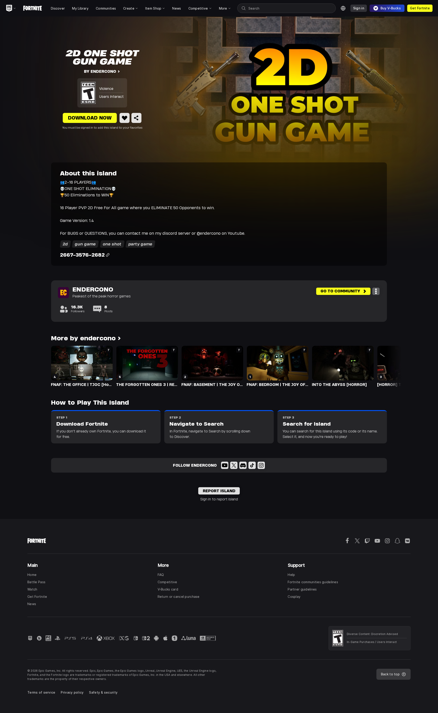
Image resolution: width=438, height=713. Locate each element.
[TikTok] (252, 465)
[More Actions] (376, 291)
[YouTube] (224, 465)
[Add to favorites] (125, 118)
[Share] (136, 118)
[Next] (389, 366)
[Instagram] (261, 465)
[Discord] (243, 465)
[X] (233, 465)
